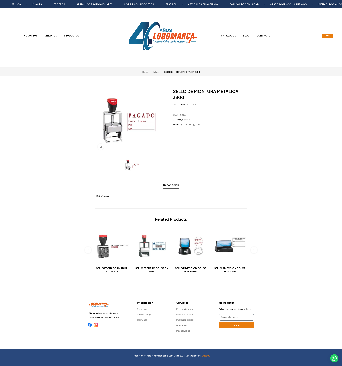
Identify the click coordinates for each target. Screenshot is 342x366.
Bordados (181, 325)
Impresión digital (185, 319)
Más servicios (183, 330)
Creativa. (206, 356)
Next (254, 250)
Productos (71, 35)
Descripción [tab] (171, 184)
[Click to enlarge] (101, 147)
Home (145, 72)
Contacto (264, 35)
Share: (176, 124)
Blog (246, 35)
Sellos (156, 72)
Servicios (50, 35)
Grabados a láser (185, 314)
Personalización (184, 309)
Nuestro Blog (144, 314)
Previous (88, 250)
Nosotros (31, 35)
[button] (334, 358)
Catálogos (228, 35)
